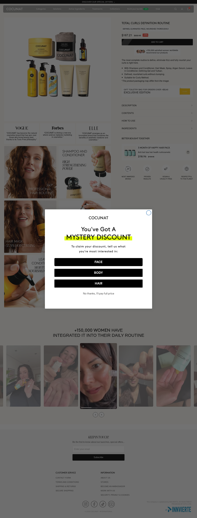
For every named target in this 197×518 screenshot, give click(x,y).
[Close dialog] (148, 212)
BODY (98, 272)
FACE (98, 262)
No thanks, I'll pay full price (98, 293)
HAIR (98, 283)
